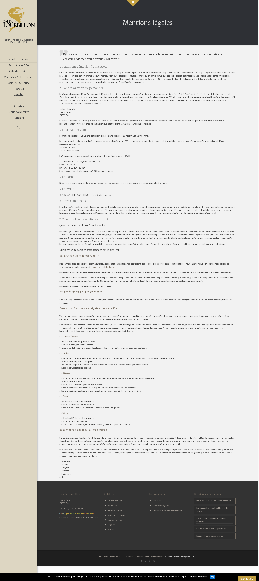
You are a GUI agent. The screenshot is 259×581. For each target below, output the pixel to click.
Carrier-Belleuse (115, 520)
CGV (194, 556)
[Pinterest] (149, 561)
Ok (212, 577)
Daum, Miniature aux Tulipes (209, 535)
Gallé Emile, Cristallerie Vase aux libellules (211, 520)
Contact (157, 500)
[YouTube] (145, 561)
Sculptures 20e (115, 505)
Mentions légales (161, 505)
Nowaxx (168, 556)
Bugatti (111, 524)
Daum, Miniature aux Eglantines (211, 528)
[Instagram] (153, 561)
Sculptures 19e (115, 500)
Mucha (111, 529)
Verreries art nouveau (118, 515)
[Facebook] (141, 561)
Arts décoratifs (115, 510)
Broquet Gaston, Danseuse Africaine (213, 500)
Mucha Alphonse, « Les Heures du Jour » (212, 509)
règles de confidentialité (103, 267)
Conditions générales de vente (167, 510)
